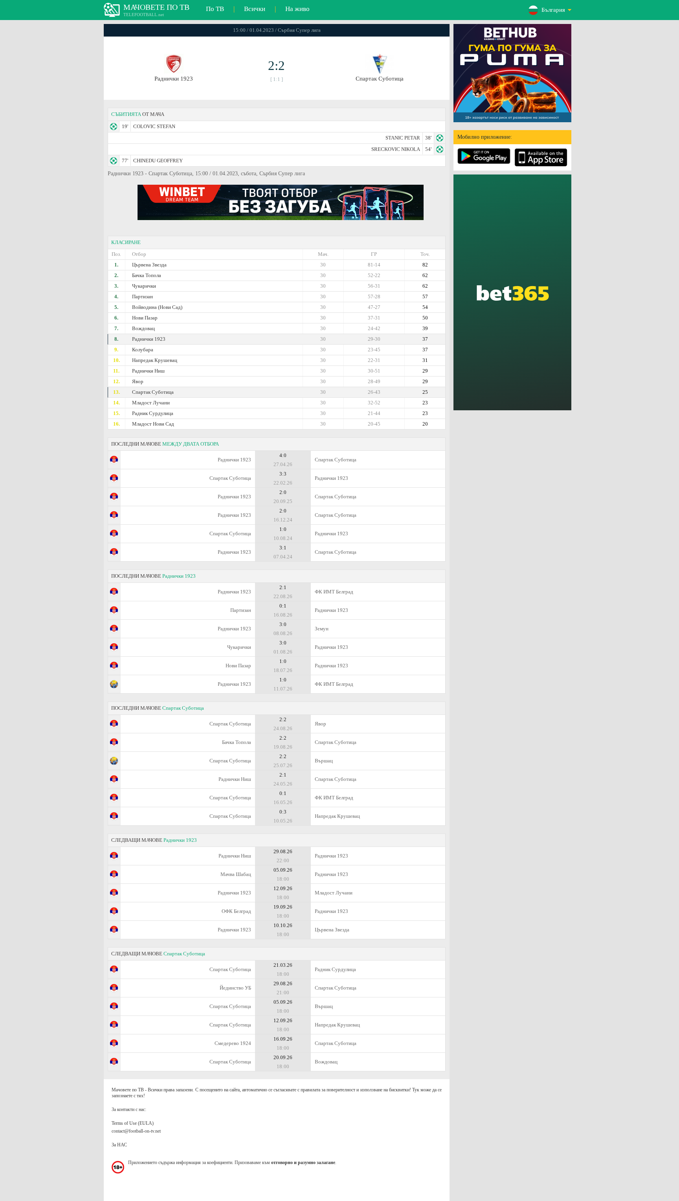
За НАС (119, 1145)
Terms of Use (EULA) (133, 1123)
